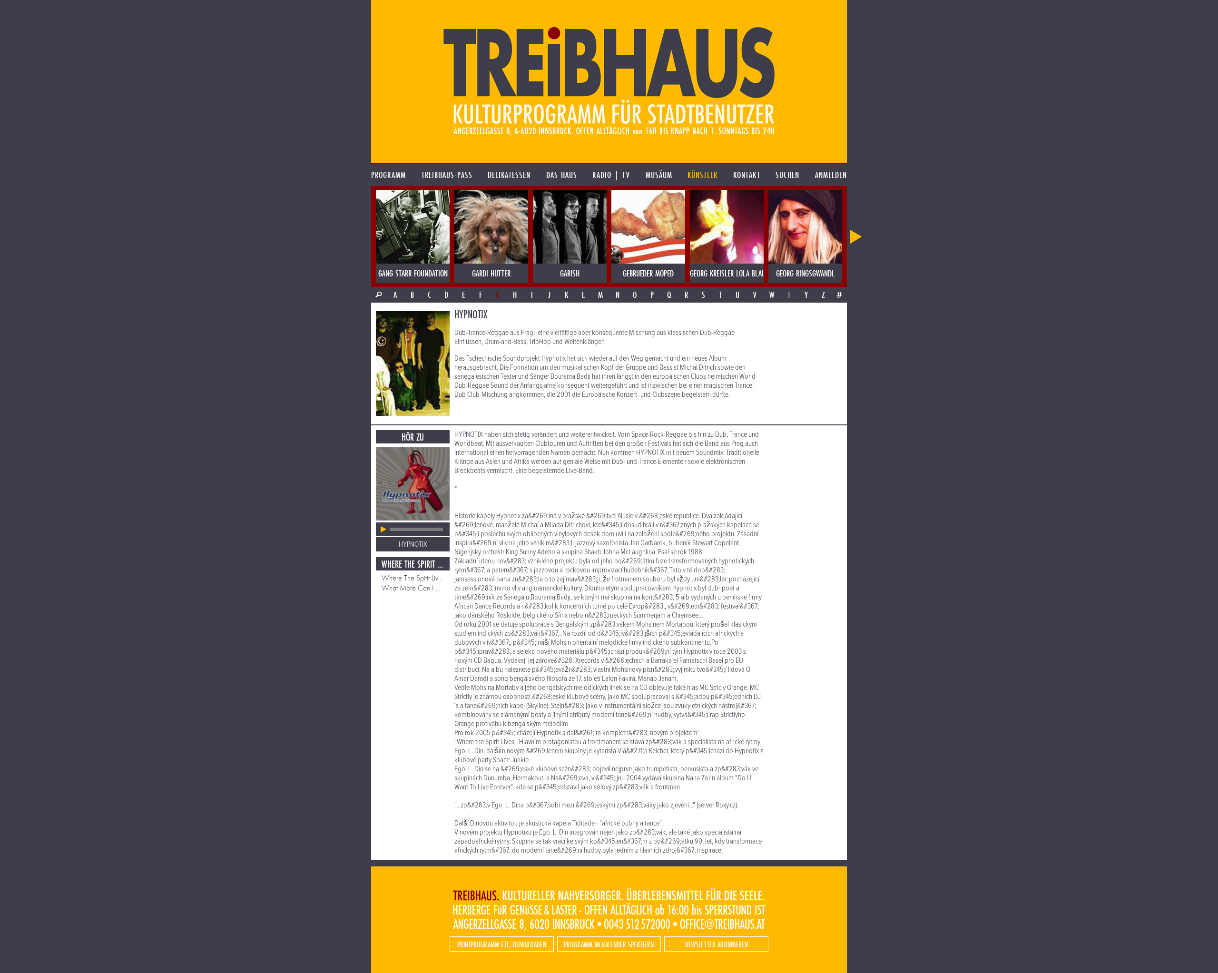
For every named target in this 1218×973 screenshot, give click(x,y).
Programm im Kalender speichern (609, 944)
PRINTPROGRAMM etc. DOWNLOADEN (501, 944)
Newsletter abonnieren (716, 944)
